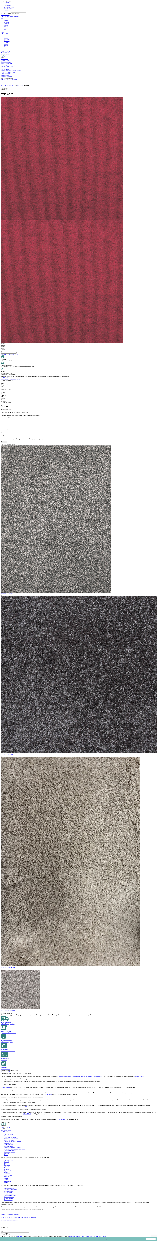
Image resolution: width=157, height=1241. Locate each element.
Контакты (6, 10)
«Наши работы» (60, 1119)
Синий (12, 156)
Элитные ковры (5, 69)
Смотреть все (4, 59)
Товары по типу (8, 1134)
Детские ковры (5, 60)
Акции (2, 32)
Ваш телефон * (5, 1233)
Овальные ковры (13, 218)
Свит (8, 1010)
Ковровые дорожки (9, 1152)
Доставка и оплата (9, 7)
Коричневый (14, 147)
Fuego (7, 593)
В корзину (3, 354)
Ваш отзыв (4, 430)
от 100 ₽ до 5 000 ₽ (11, 168)
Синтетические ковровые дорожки (11, 233)
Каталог (14, 85)
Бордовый (13, 141)
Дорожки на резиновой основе (10, 239)
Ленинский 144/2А (6, 3)
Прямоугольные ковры (10, 1189)
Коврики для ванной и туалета (9, 65)
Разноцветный (14, 151)
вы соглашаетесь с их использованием (91, 1239)
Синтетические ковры (7, 66)
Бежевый (13, 138)
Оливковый (13, 150)
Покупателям (4, 1072)
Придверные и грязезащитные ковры (11, 70)
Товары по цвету (8, 1160)
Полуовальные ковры (10, 1195)
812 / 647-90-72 (139, 1076)
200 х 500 (8, 79)
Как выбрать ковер (6, 261)
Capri (7, 754)
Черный (12, 159)
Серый (12, 154)
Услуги (6, 26)
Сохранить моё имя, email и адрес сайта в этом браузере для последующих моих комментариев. (29, 439)
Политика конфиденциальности (10, 1214)
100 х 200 (3, 79)
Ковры (6, 20)
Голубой (12, 142)
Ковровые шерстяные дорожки (10, 244)
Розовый (12, 153)
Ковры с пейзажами (6, 63)
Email (2, 435)
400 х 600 (14, 79)
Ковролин (6, 23)
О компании (7, 5)
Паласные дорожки (10, 247)
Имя (2, 432)
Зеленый (12, 145)
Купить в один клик (12, 354)
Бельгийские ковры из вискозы (9, 67)
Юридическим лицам (14, 1072)
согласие (19, 1236)
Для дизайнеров (8, 8)
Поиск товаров (7, 13)
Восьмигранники (15, 229)
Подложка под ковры (7, 76)
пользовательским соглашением (97, 1236)
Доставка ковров (5, 1087)
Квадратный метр (9, 1198)
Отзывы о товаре (15, 379)
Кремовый (13, 148)
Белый (12, 139)
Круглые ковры (12, 221)
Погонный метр (8, 1200)
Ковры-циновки (5, 73)
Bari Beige (8, 967)
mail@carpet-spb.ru (15, 16)
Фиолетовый (14, 157)
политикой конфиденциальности (78, 1236)
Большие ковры (5, 75)
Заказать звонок (5, 15)
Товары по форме (9, 1188)
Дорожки (6, 22)
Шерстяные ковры (6, 62)
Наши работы (6, 269)
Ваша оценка (5, 418)
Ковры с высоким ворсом (8, 72)
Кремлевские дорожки (11, 250)
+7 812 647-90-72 (5, 16)
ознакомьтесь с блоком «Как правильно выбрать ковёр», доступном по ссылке (80, 1076)
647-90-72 (26, 1107)
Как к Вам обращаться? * (8, 1230)
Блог (5, 29)
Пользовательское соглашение (9, 1220)
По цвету (8, 136)
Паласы (6, 25)
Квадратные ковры (13, 224)
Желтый (12, 144)
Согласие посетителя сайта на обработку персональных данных (18, 1217)
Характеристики (5, 379)
